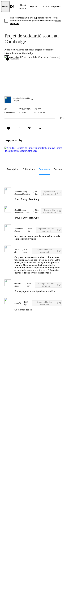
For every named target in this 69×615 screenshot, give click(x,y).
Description (12, 169)
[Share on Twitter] (29, 128)
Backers (58, 169)
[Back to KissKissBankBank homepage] (12, 6)
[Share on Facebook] (19, 128)
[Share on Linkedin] (40, 128)
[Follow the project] (8, 128)
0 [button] (50, 192)
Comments (44, 169)
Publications (28, 169)
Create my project (52, 6)
